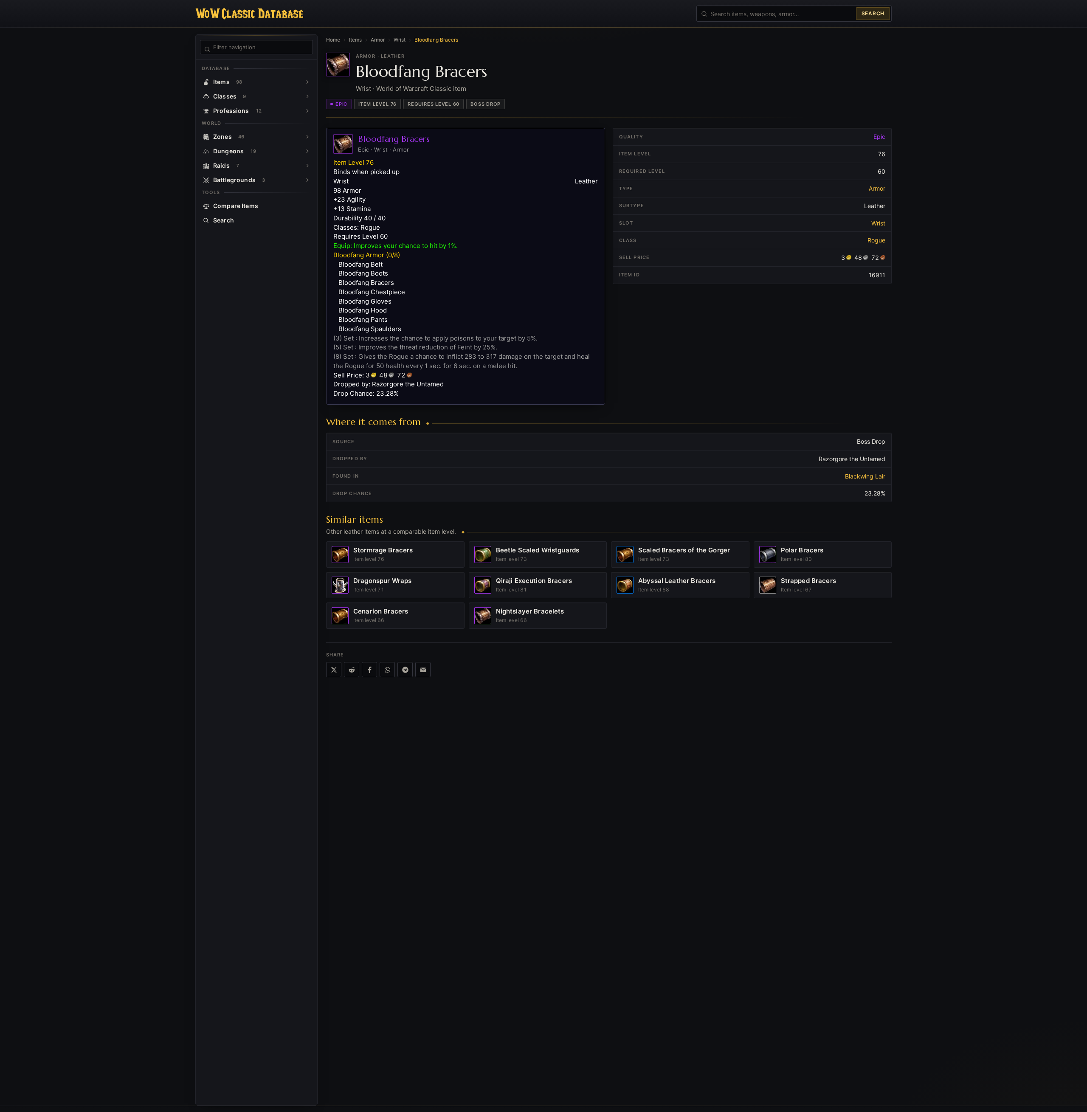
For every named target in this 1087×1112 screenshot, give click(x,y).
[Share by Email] (423, 669)
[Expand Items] (307, 82)
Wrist (400, 40)
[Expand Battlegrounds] (307, 180)
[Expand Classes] (307, 96)
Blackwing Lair (865, 476)
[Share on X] (333, 669)
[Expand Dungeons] (307, 151)
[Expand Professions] (307, 111)
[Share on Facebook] (369, 669)
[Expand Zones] (307, 136)
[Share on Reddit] (351, 669)
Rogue (876, 240)
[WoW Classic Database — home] (249, 14)
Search (873, 13)
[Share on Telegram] (405, 669)
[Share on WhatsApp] (387, 669)
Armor (378, 40)
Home (333, 40)
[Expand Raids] (307, 165)
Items (355, 40)
